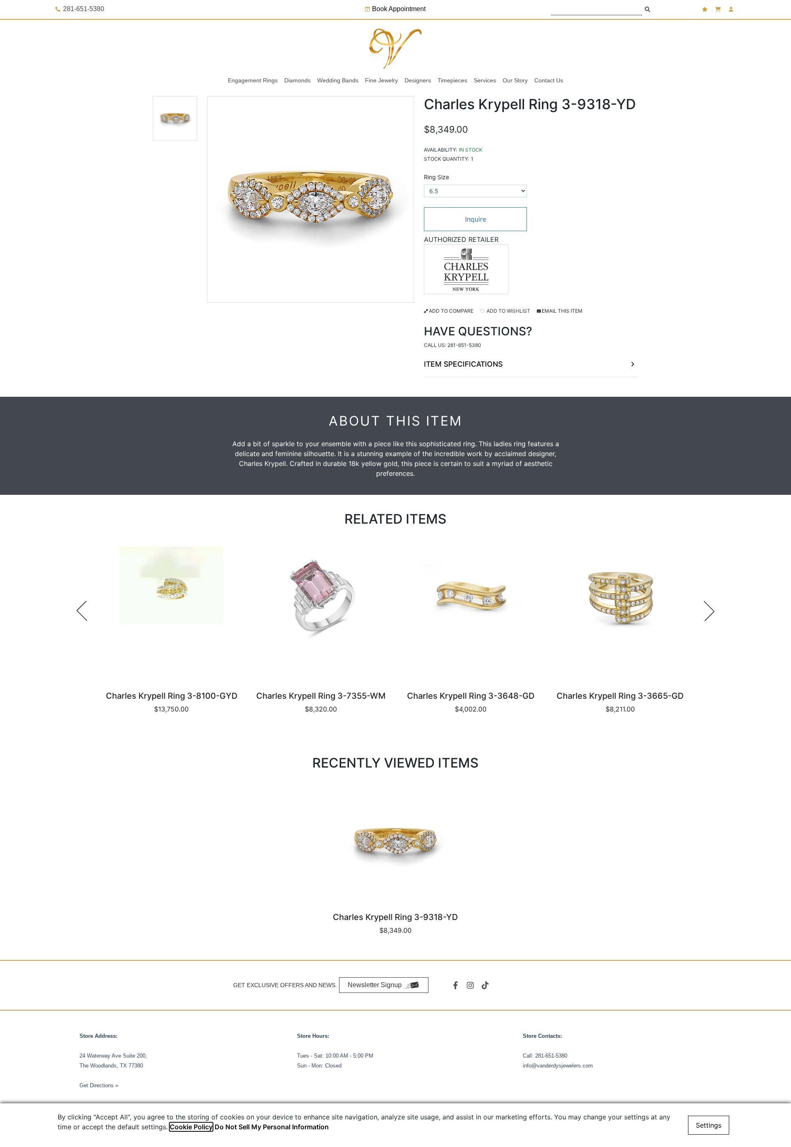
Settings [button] (708, 1125)
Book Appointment (399, 8)
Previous (81, 611)
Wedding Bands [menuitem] (337, 80)
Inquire (475, 219)
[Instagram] (471, 985)
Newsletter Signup (375, 984)
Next (709, 611)
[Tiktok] (486, 985)
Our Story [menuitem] (515, 80)
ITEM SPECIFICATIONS (463, 364)
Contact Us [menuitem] (548, 80)
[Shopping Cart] (719, 9)
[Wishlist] (706, 9)
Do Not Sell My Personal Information (272, 1127)
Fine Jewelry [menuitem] (381, 80)
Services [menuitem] (485, 80)
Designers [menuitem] (418, 80)
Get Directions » (99, 1085)
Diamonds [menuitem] (297, 80)
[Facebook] (456, 985)
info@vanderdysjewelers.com (558, 1066)
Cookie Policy (191, 1127)
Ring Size (436, 176)
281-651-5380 (464, 345)
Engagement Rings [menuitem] (253, 80)
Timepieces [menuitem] (452, 80)
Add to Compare (451, 311)
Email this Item (562, 311)
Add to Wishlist (507, 311)
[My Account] (732, 9)
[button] (175, 118)
